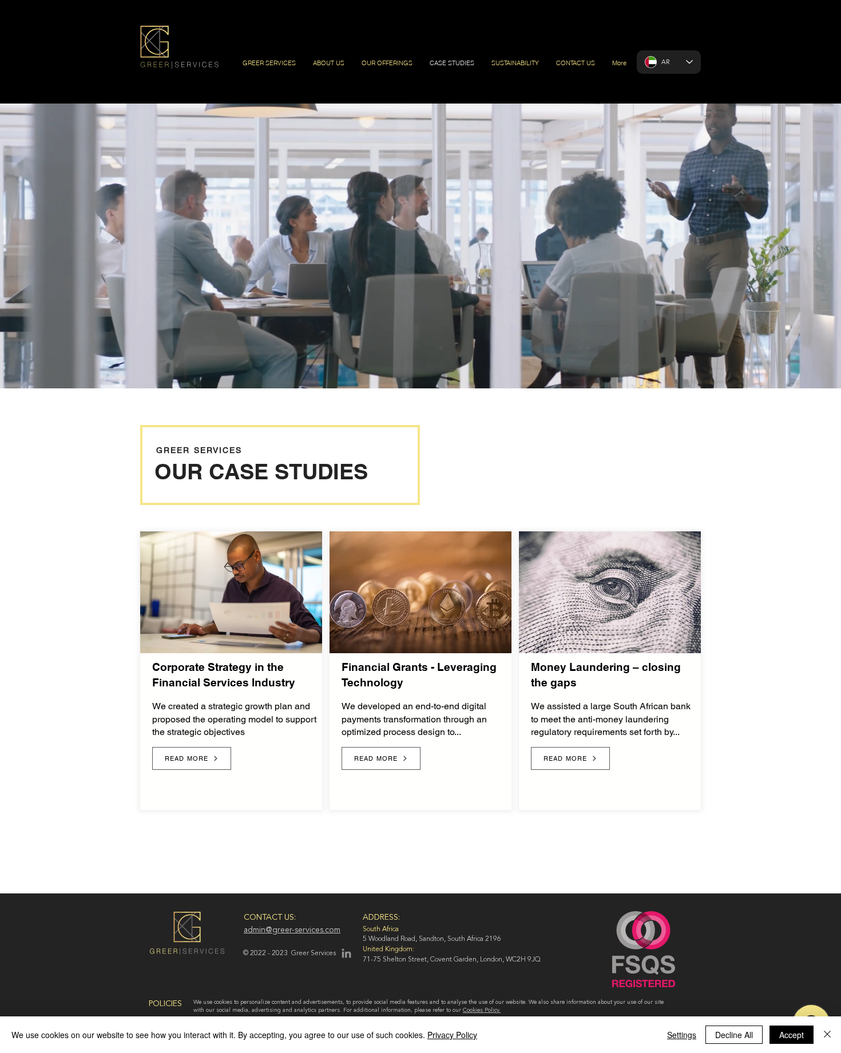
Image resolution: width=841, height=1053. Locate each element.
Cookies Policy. (482, 1010)
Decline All (734, 1034)
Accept (791, 1034)
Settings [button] (681, 1034)
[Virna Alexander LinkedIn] (346, 953)
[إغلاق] (827, 1035)
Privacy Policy (452, 1034)
